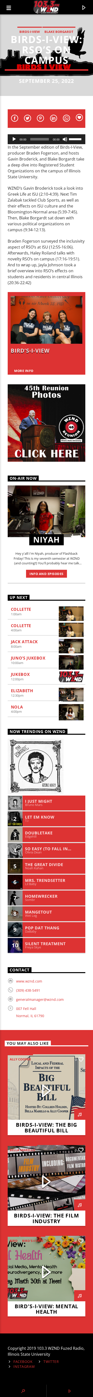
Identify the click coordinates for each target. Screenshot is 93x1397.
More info (23, 370)
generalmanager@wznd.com (40, 999)
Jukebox (20, 674)
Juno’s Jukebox (28, 658)
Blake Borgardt (58, 31)
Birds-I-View (29, 31)
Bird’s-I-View (30, 350)
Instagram (24, 1366)
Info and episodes (46, 574)
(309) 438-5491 (28, 990)
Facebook (23, 1361)
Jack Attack (24, 641)
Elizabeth (22, 690)
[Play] (14, 139)
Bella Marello (22, 1150)
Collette (21, 609)
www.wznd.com (29, 981)
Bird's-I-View (32, 1240)
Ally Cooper (20, 1059)
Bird (14, 1240)
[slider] (76, 138)
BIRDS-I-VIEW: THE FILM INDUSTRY (46, 1218)
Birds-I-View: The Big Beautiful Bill (46, 1127)
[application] (47, 139)
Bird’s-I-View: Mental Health (46, 1309)
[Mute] (64, 139)
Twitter (51, 1361)
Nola (17, 707)
